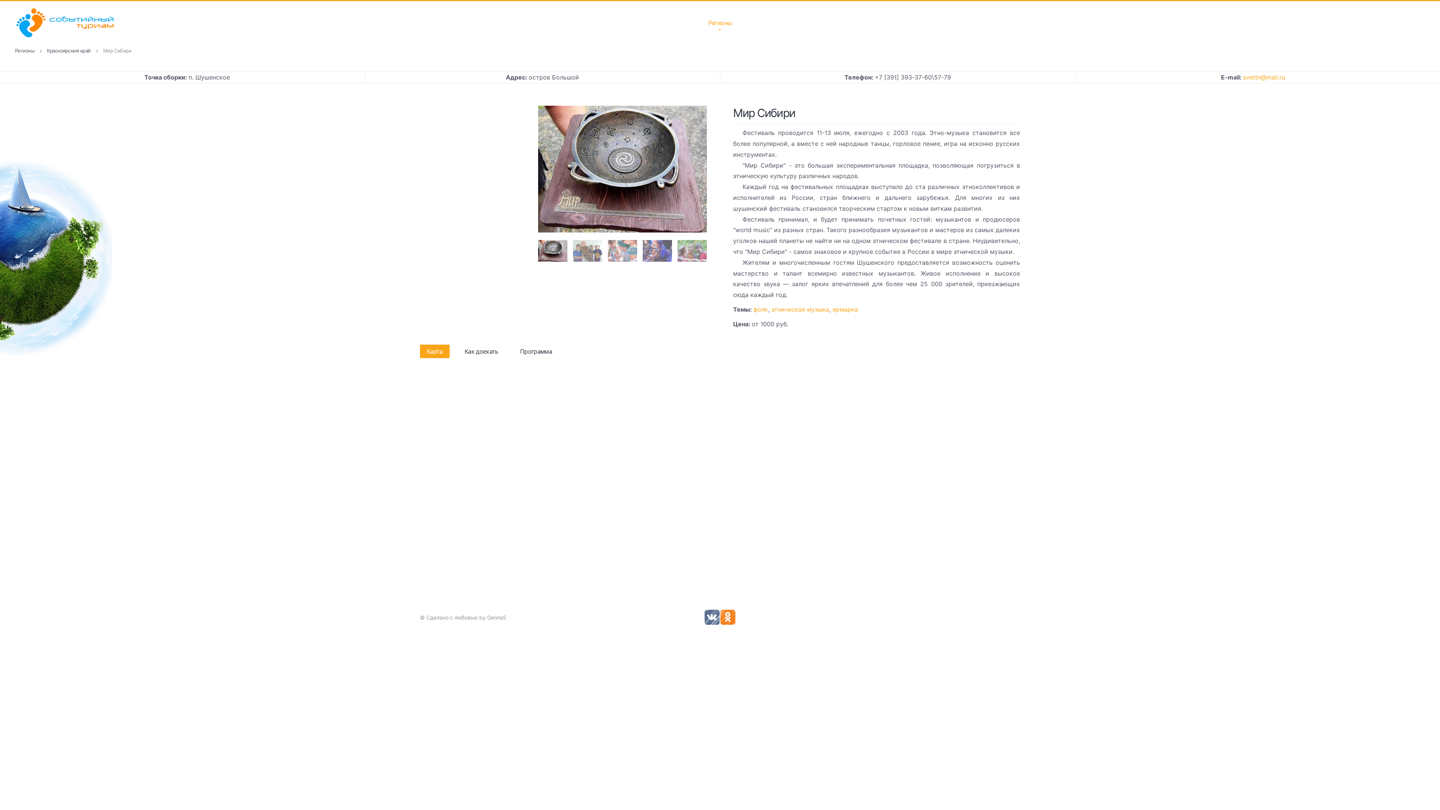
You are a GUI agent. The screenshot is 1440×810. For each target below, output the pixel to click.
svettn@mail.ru (1264, 77)
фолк (760, 309)
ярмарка (845, 309)
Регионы (720, 23)
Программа (536, 351)
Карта (435, 351)
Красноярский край (68, 51)
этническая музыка (800, 309)
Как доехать (481, 351)
